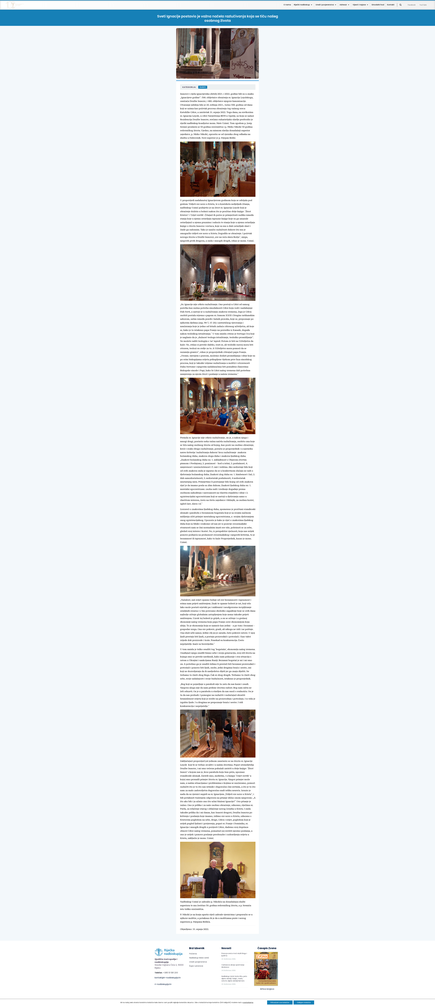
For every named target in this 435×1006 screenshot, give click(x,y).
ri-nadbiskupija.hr (163, 984)
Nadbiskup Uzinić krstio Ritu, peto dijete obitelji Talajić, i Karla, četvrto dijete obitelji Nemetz (234, 978)
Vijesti (203, 87)
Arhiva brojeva (267, 989)
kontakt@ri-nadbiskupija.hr (168, 977)
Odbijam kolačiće (304, 1002)
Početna (193, 953)
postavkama (248, 1002)
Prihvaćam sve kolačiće (280, 1002)
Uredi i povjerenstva (198, 962)
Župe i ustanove (196, 966)
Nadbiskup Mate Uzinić (199, 957)
